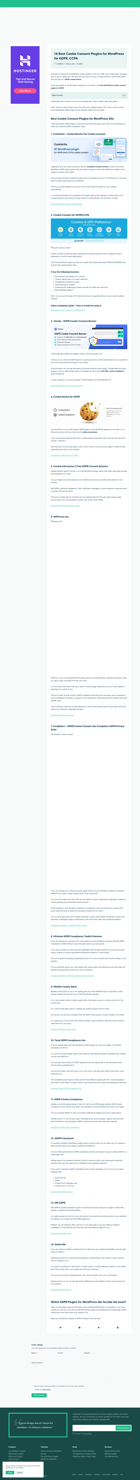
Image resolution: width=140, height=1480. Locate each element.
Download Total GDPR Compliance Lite (66, 1088)
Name (34, 1353)
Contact (97, 1474)
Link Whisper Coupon (17, 1451)
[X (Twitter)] (79, 1327)
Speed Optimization (112, 1451)
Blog (74, 1474)
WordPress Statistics (49, 1459)
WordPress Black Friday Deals (84, 1456)
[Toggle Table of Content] (123, 95)
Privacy (115, 1474)
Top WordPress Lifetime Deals (84, 1454)
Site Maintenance (111, 1456)
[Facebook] (60, 1327)
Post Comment (39, 1395)
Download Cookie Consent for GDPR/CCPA (68, 310)
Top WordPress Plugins (49, 1456)
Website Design (111, 1454)
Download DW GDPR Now (61, 1233)
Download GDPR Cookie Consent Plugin (66, 204)
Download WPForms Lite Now (62, 715)
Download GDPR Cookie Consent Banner (67, 386)
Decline (19, 1472)
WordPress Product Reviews (83, 1451)
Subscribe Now (123, 1428)
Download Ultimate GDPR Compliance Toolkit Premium (72, 976)
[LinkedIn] (117, 1327)
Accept (10, 1472)
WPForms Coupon (15, 1456)
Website (87, 1353)
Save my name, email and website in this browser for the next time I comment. (59, 1386)
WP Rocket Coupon (16, 1454)
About (81, 1474)
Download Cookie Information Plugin (65, 506)
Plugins (80, 64)
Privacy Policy (46, 1389)
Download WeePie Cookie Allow (63, 1029)
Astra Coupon (14, 1459)
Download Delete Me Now (61, 1290)
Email (60, 1353)
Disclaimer (106, 1474)
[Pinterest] (98, 1327)
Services (88, 1474)
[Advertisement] (70, 25)
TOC (121, 1474)
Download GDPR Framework (62, 1192)
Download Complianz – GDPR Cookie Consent (69, 925)
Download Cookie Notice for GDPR (64, 455)
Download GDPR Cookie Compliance (65, 1127)
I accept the (42, 1389)
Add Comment (37, 1363)
